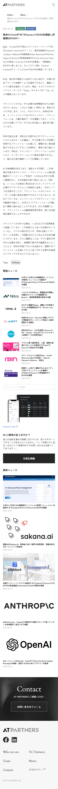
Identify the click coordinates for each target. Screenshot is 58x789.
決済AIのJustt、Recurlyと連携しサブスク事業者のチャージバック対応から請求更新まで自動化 (37, 320)
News (23, 14)
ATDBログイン (36, 769)
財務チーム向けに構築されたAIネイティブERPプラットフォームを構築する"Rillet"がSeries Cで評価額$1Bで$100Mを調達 (37, 371)
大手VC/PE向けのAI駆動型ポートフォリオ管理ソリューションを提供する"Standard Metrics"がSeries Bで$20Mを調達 (37, 281)
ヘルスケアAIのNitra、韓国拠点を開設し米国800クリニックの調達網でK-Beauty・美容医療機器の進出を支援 (37, 294)
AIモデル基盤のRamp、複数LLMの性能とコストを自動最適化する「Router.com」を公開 (37, 307)
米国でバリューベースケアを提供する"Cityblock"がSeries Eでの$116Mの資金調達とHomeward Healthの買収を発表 (29, 584)
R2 (4, 46)
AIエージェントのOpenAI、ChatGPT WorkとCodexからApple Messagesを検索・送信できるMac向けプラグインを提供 (28, 662)
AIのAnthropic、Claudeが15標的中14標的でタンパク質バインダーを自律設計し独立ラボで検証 (28, 623)
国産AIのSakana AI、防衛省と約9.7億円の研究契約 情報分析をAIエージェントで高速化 (29, 545)
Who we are (11, 752)
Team (7, 761)
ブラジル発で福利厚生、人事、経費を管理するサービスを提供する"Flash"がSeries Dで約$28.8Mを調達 (37, 345)
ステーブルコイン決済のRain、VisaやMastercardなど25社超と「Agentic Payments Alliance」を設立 (36, 357)
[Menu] (53, 5)
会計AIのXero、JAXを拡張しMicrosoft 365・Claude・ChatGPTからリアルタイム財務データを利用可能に (37, 332)
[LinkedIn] (14, 740)
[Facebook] (6, 740)
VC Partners (37, 752)
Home (10, 14)
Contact (8, 770)
